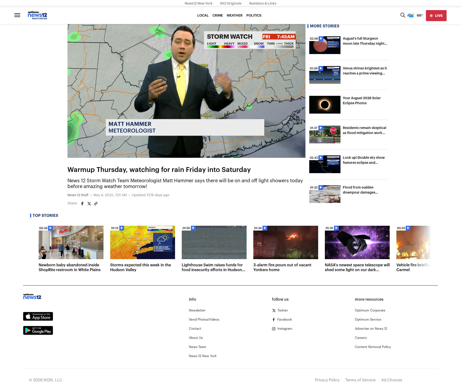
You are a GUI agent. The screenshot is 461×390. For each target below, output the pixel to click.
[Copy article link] (96, 204)
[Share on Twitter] (89, 204)
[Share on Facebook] (82, 204)
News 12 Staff (77, 195)
